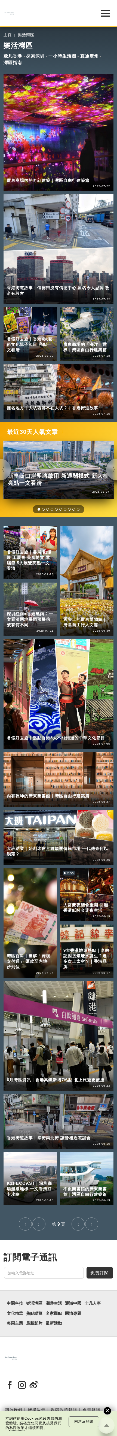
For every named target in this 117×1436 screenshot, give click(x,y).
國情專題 (73, 1313)
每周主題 (15, 1323)
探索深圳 (35, 56)
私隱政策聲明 (64, 1410)
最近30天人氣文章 (32, 431)
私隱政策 (16, 1428)
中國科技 (15, 1303)
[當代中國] (45, 13)
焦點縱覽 (34, 1313)
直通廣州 (89, 56)
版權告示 (36, 1410)
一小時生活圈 (62, 56)
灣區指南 (13, 62)
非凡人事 (93, 1303)
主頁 (8, 35)
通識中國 (73, 1303)
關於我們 (13, 1410)
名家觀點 (54, 1313)
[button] (39, 509)
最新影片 (34, 1323)
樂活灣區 (26, 35)
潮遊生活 (54, 1303)
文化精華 (15, 1313)
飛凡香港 (13, 56)
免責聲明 (91, 1410)
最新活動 (54, 1323)
